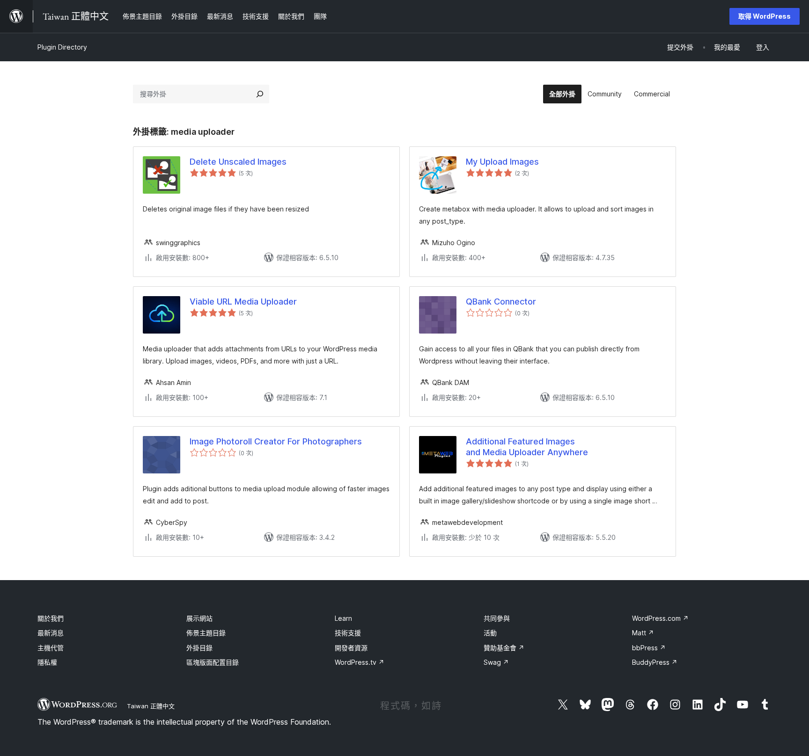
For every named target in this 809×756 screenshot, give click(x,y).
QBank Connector (501, 301)
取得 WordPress (764, 16)
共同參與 (497, 618)
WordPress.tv (359, 662)
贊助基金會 (504, 648)
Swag (496, 662)
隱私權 (47, 662)
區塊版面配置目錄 (212, 662)
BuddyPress (654, 662)
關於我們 (50, 618)
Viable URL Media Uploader (243, 301)
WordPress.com (660, 618)
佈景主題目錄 (206, 633)
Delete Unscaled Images (238, 162)
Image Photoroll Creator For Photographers (276, 441)
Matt (643, 633)
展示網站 (199, 618)
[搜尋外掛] (259, 94)
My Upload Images (502, 162)
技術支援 (348, 633)
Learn (343, 618)
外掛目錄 (199, 648)
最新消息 (50, 633)
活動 (490, 633)
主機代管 (50, 648)
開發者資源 (351, 648)
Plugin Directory (62, 47)
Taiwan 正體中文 (151, 706)
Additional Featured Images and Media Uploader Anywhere (527, 446)
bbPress (649, 648)
